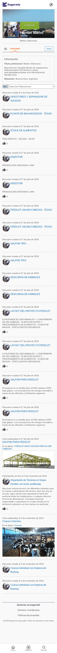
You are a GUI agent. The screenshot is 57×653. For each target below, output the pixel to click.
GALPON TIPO (18, 243)
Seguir (49, 49)
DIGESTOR (16, 157)
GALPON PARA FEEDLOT (24, 379)
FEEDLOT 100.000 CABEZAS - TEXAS (31, 210)
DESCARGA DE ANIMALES (25, 277)
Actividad (15, 48)
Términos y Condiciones (28, 610)
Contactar (30, 25)
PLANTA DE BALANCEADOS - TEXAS (31, 113)
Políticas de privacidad (28, 615)
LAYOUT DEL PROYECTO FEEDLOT (30, 311)
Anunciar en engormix (28, 605)
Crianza (18, 525)
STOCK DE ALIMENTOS (23, 130)
